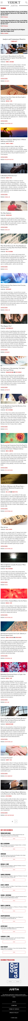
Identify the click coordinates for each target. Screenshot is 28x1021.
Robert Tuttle (15, 492)
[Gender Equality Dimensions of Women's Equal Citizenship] (14, 970)
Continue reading (4, 78)
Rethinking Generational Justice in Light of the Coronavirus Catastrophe (13, 675)
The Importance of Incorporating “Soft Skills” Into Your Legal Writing (13, 369)
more (14, 838)
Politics (6, 269)
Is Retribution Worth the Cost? (9, 175)
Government (7, 352)
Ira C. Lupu (8, 492)
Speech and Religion (9, 470)
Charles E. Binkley (9, 143)
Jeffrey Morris (9, 796)
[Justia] (14, 989)
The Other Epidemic (6, 213)
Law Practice (7, 390)
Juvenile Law (7, 229)
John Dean (3, 854)
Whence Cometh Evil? (13, 140)
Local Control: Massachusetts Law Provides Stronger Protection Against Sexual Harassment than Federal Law (13, 57)
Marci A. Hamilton (5, 33)
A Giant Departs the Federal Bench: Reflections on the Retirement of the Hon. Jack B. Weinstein (13, 793)
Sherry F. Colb (9, 177)
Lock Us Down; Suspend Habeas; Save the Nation (14, 601)
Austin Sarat (8, 289)
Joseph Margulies (9, 328)
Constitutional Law (8, 123)
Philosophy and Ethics (9, 159)
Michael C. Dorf (9, 101)
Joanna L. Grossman (10, 61)
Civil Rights (7, 81)
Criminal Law (7, 197)
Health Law (7, 702)
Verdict (14, 2)
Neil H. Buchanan (5, 17)
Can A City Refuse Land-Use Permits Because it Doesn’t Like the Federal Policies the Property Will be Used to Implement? (13, 720)
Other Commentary (8, 776)
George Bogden (18, 637)
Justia (14, 5)
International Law (8, 658)
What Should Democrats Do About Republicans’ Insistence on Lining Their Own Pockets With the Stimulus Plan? (14, 247)
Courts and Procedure (9, 815)
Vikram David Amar (10, 372)
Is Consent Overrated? (6, 758)
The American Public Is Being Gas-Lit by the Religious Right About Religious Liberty (13, 30)
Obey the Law (4, 527)
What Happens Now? (6, 326)
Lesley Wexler (4, 947)
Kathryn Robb (9, 215)
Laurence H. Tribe (5, 936)
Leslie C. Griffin (9, 529)
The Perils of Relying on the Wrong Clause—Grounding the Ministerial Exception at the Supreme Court (13, 488)
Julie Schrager (18, 372)
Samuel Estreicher (9, 637)
